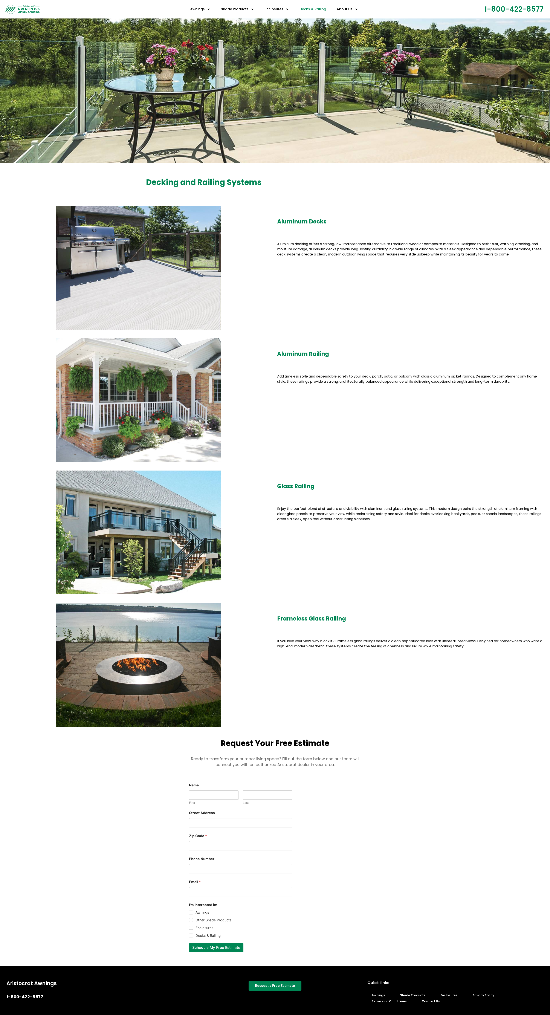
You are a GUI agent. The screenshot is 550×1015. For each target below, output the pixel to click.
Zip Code (198, 836)
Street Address (202, 813)
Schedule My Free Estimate (216, 947)
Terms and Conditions (389, 1001)
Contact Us (431, 1001)
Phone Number (201, 859)
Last (246, 802)
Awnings (197, 9)
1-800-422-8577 (514, 9)
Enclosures (274, 9)
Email (195, 882)
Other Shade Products (213, 920)
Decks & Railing (312, 9)
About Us (345, 9)
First (192, 802)
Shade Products (235, 9)
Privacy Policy (483, 995)
